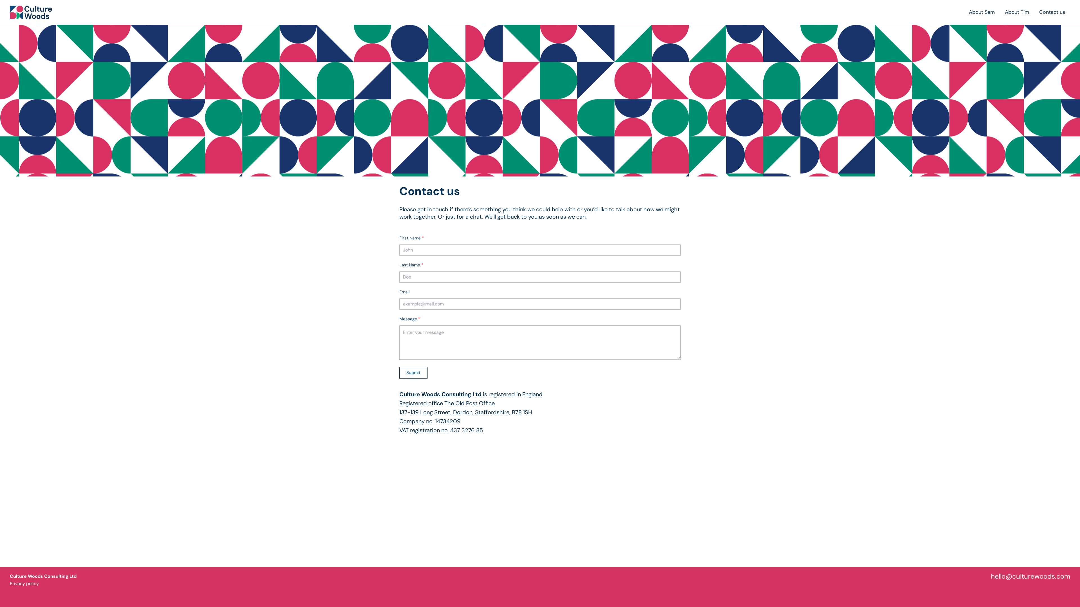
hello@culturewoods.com (1030, 576)
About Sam (982, 12)
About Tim (1017, 12)
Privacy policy (24, 583)
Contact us (1052, 12)
